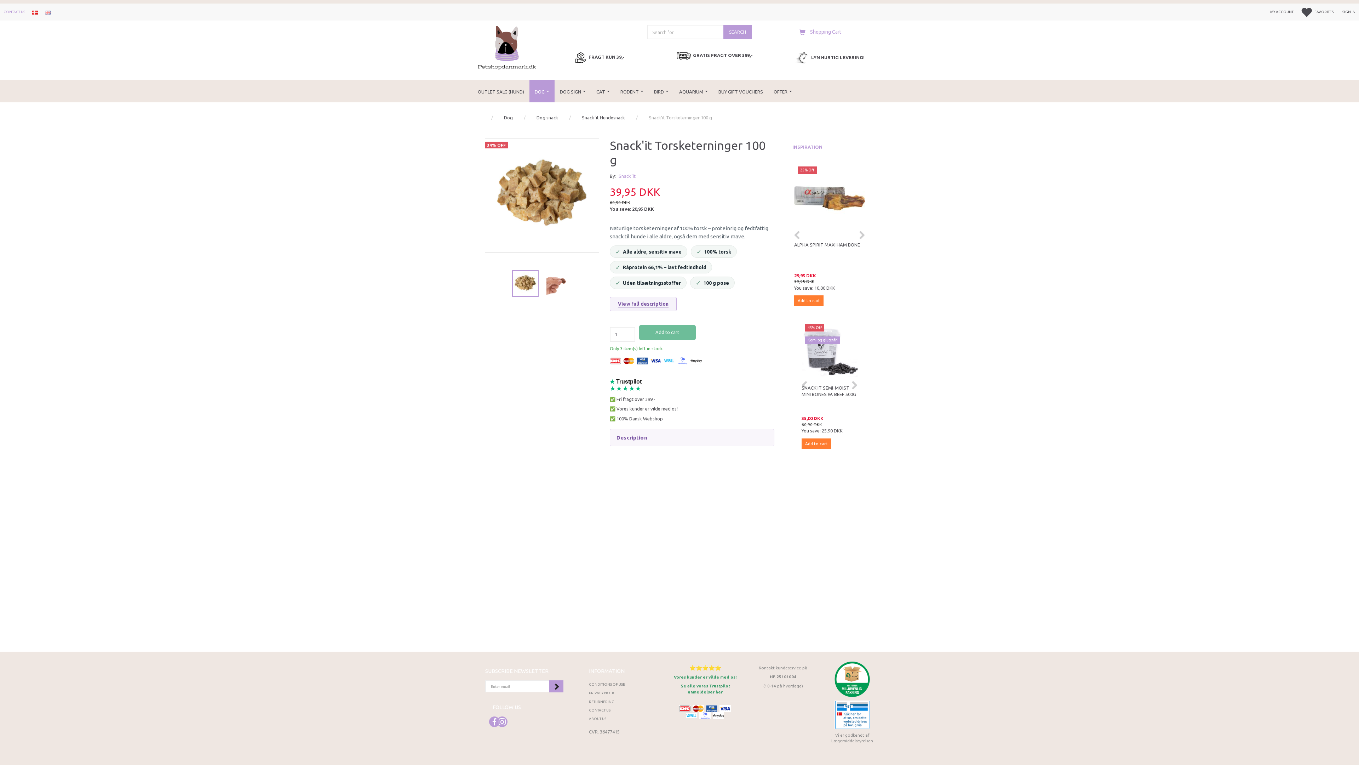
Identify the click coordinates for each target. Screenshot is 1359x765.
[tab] (692, 437)
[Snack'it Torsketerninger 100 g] (542, 195)
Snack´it (627, 176)
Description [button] (632, 438)
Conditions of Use (607, 684)
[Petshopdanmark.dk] (507, 47)
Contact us (14, 12)
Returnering (601, 702)
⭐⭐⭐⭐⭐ (705, 668)
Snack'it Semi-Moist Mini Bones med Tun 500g (831, 394)
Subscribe (556, 686)
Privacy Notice (603, 693)
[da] (35, 12)
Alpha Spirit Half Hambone (829, 244)
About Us (597, 719)
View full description (643, 304)
